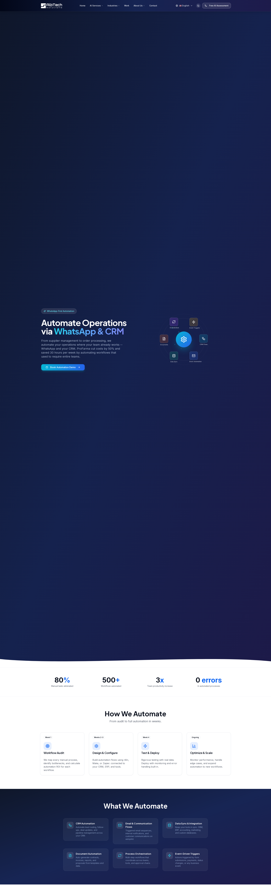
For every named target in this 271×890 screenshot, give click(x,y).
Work (126, 5)
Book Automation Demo (63, 367)
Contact (153, 5)
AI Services (95, 5)
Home (82, 5)
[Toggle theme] (198, 5)
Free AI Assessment (219, 5)
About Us (138, 5)
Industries (112, 5)
